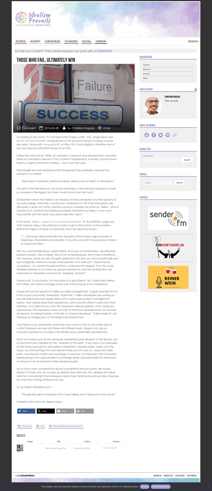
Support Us (157, 475)
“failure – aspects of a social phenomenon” (56, 221)
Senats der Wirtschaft (29, 140)
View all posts (171, 100)
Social (86, 41)
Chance (26, 426)
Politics (21, 41)
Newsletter (168, 475)
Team (145, 78)
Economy (71, 41)
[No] (208, 486)
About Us (147, 69)
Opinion (101, 41)
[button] (26, 411)
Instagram (167, 135)
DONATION (104, 51)
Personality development (67, 426)
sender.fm (174, 135)
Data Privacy (192, 475)
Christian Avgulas (83, 128)
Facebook (153, 135)
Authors (146, 65)
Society (35, 41)
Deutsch (193, 41)
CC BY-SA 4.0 (108, 447)
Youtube (146, 135)
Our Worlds (52, 41)
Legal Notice (180, 475)
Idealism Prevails (27, 475)
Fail (42, 426)
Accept (144, 486)
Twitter (160, 135)
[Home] (33, 19)
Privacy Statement (160, 486)
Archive (146, 74)
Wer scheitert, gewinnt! (55, 448)
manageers (49, 144)
